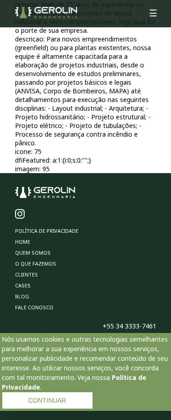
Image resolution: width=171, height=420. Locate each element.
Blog (22, 296)
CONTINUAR (47, 400)
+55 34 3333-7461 (129, 326)
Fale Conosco (34, 307)
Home (22, 241)
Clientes (26, 274)
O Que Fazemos (35, 263)
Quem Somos (33, 252)
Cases (23, 285)
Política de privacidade (46, 230)
